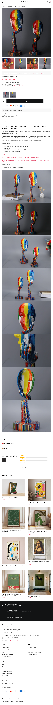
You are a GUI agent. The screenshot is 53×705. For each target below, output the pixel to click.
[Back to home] (26, 2)
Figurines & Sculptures (21, 115)
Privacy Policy (5, 675)
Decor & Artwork (11, 115)
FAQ (3, 664)
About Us (4, 669)
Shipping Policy (32, 649)
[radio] (6, 94)
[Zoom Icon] (26, 32)
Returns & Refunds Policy (34, 652)
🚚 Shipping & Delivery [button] (8, 443)
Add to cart (25, 101)
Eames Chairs (5, 647)
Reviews (22, 121)
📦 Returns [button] (5, 448)
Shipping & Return (14, 121)
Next (50, 63)
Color (3, 90)
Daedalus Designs (9, 116)
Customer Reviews (7, 671)
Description (5, 121)
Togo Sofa (4, 652)
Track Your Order (32, 647)
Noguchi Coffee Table (7, 654)
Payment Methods (32, 654)
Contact (4, 666)
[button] (2, 2)
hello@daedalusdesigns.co (19, 85)
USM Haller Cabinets (7, 649)
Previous (2, 63)
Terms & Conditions (7, 673)
